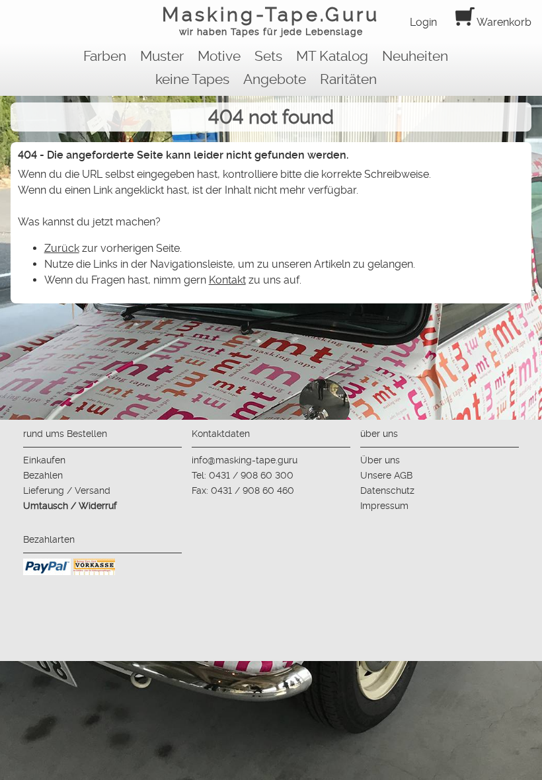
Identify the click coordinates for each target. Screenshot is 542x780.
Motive (219, 56)
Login (423, 22)
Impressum (384, 505)
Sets (268, 56)
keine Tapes (192, 79)
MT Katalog (332, 56)
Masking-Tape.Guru (270, 20)
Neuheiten (415, 56)
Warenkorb (503, 22)
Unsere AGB (386, 475)
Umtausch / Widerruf (70, 505)
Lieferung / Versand (66, 490)
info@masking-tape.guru (244, 460)
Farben (104, 56)
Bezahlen (43, 475)
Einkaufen (44, 460)
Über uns (380, 460)
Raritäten (348, 79)
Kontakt (227, 280)
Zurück (61, 248)
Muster (162, 56)
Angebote (274, 79)
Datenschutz (387, 490)
